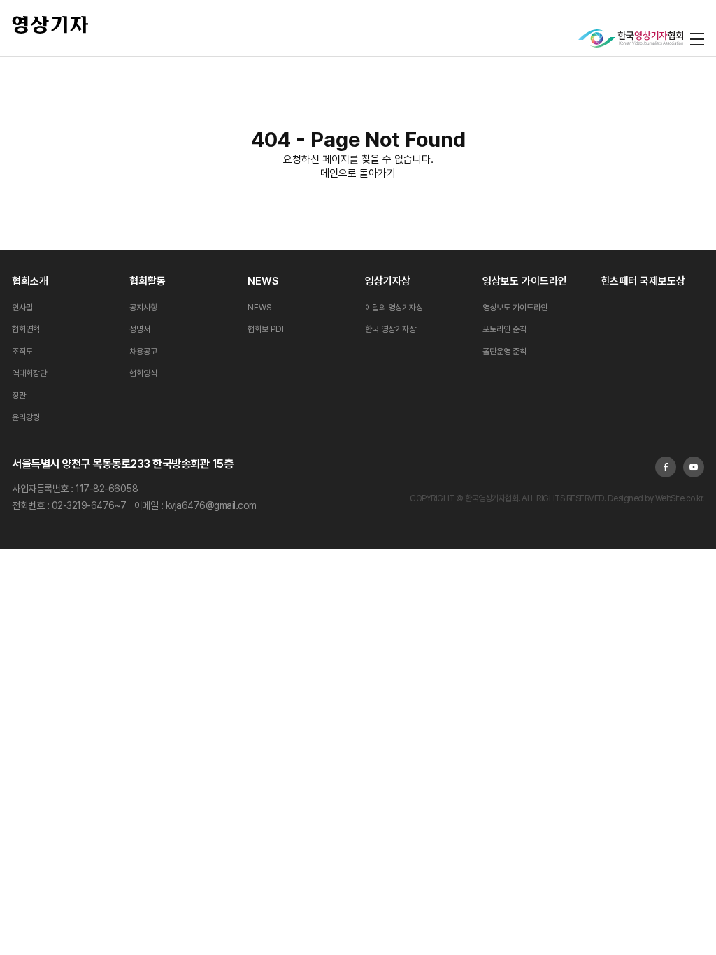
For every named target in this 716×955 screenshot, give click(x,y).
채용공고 (143, 352)
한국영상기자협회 (50, 24)
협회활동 (147, 281)
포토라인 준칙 (504, 329)
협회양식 (143, 373)
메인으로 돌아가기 (358, 173)
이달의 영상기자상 (394, 308)
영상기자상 (387, 281)
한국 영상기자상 (390, 329)
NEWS (263, 281)
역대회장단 (29, 373)
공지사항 (143, 308)
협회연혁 (26, 329)
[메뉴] (697, 38)
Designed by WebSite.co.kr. (655, 498)
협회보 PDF (267, 329)
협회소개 (30, 281)
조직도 (22, 352)
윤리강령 (26, 417)
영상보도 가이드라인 (524, 281)
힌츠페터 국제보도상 (643, 281)
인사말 (22, 308)
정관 (19, 396)
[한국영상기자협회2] (630, 38)
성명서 (139, 329)
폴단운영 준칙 (504, 352)
